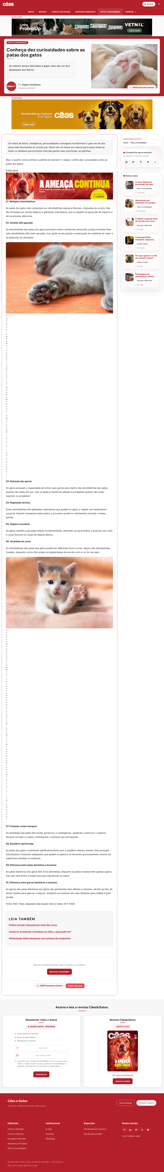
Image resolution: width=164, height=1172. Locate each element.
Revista (43, 12)
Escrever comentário (59, 972)
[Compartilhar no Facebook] (155, 162)
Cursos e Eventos (16, 1134)
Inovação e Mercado (85, 12)
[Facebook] (136, 1129)
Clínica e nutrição (61, 12)
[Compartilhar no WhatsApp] (126, 162)
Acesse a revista (123, 1081)
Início (31, 12)
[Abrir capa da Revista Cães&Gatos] (122, 1050)
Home (125, 143)
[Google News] (148, 1129)
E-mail (49, 1129)
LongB (34, 1165)
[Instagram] (124, 1129)
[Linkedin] (130, 1129)
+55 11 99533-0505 (131, 1136)
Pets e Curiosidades (110, 12)
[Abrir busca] (159, 4)
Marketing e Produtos (17, 1143)
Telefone (50, 1134)
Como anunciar (125, 1103)
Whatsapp (50, 1138)
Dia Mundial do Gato (93, 1134)
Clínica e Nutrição (16, 1129)
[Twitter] (142, 1129)
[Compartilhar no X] (140, 162)
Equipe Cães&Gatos (31, 84)
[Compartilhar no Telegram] (148, 162)
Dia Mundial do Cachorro (95, 1129)
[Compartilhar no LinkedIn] (133, 162)
